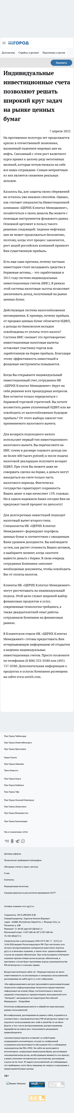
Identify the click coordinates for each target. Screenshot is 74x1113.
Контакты (9, 879)
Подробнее (24, 1001)
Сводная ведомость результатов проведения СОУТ (30, 892)
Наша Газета (10, 757)
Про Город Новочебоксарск (18, 742)
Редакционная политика (16, 886)
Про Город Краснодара (15, 821)
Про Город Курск (12, 778)
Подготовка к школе (54, 52)
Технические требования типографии (22, 860)
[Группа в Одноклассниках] (12, 841)
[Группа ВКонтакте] (7, 841)
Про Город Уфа (11, 791)
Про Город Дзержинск (15, 806)
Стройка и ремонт (28, 52)
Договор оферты (12, 853)
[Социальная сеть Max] (23, 841)
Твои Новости (11, 770)
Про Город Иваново (14, 764)
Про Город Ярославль (15, 749)
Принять (61, 62)
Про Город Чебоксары (15, 736)
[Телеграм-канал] (17, 841)
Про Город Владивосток (16, 813)
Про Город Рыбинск (14, 785)
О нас (7, 873)
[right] (70, 53)
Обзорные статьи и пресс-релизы (21, 866)
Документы (8, 52)
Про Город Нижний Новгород (19, 800)
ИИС (45, 283)
